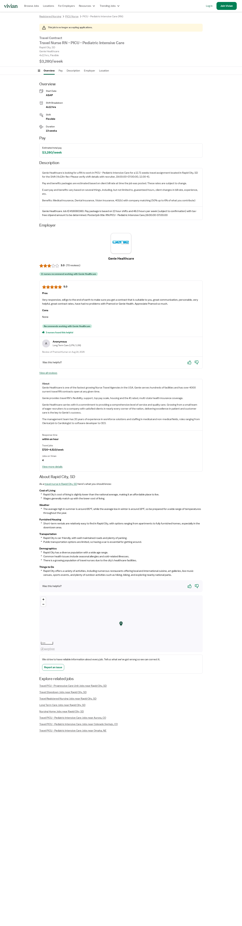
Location (104, 70)
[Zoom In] (43, 599)
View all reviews (48, 373)
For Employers (66, 6)
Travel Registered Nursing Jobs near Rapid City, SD (67, 698)
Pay (61, 70)
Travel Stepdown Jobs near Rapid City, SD (63, 692)
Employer (89, 70)
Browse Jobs (31, 6)
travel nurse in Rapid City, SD (61, 484)
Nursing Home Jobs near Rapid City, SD (61, 711)
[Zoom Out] (43, 604)
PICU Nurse (72, 16)
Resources (85, 6)
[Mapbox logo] (47, 649)
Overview (49, 70)
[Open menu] (39, 70)
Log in (209, 6)
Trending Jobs (108, 6)
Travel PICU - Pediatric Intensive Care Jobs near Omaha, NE (73, 730)
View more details (52, 466)
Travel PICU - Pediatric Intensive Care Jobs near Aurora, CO (72, 717)
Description (73, 70)
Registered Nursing (50, 16)
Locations (48, 6)
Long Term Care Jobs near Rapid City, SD (62, 705)
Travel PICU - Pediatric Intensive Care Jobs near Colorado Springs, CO (78, 724)
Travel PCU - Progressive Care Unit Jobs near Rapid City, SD (73, 685)
